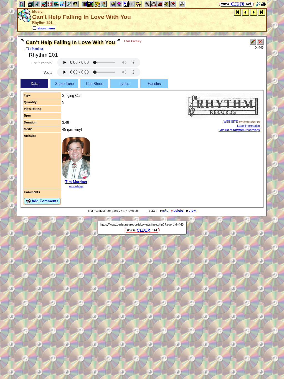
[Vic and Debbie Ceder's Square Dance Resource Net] (236, 4)
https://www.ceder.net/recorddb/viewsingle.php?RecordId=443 (142, 224)
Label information (248, 125)
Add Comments (44, 201)
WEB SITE (231, 121)
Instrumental (42, 63)
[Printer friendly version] (263, 4)
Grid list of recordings (239, 130)
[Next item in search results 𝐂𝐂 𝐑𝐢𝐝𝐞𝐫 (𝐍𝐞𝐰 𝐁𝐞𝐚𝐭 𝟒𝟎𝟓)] (253, 12)
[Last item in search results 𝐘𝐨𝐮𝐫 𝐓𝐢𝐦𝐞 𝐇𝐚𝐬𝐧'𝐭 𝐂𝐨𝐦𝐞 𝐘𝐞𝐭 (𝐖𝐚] (261, 12)
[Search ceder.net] (258, 4)
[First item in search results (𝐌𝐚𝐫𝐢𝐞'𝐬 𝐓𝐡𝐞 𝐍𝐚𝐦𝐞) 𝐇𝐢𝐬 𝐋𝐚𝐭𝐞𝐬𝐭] (237, 12)
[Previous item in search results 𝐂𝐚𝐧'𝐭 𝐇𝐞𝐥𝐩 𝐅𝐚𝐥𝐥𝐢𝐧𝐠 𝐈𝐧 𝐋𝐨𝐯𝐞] (245, 12)
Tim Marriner (34, 48)
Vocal (48, 72)
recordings (76, 186)
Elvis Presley (132, 41)
